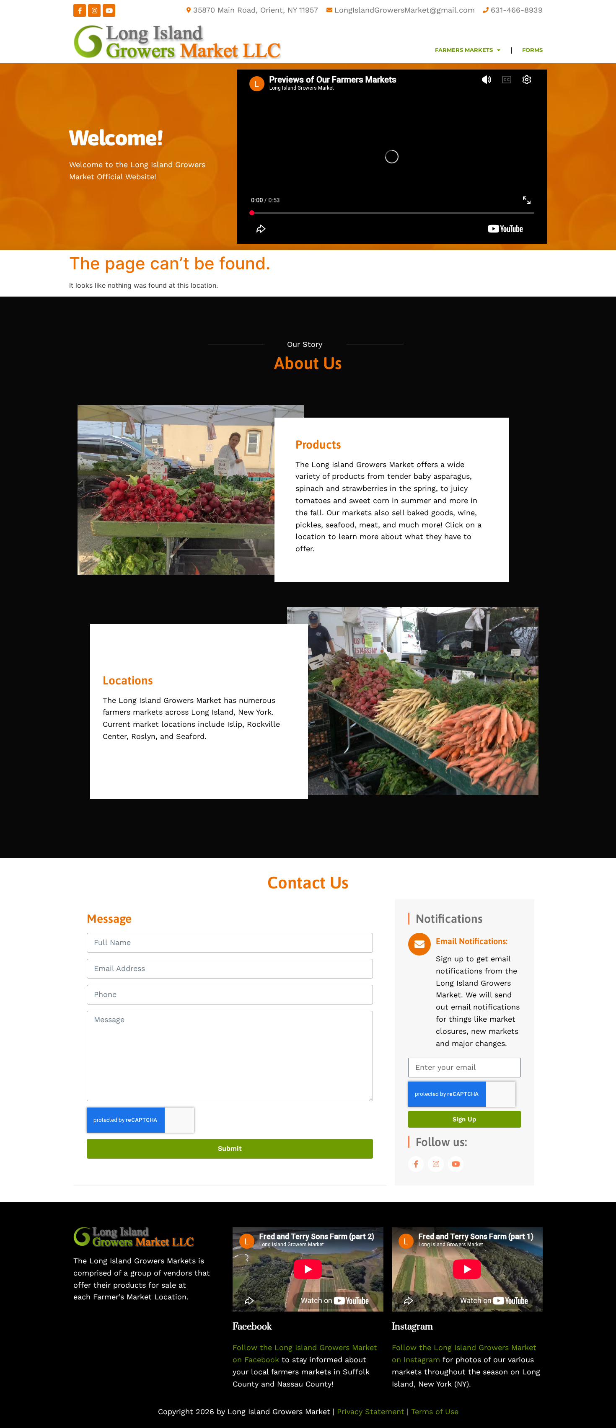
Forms (532, 50)
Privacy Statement (372, 1411)
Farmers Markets (464, 50)
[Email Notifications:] (419, 944)
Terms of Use (434, 1411)
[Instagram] (94, 10)
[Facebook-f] (79, 10)
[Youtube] (109, 10)
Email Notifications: (471, 941)
